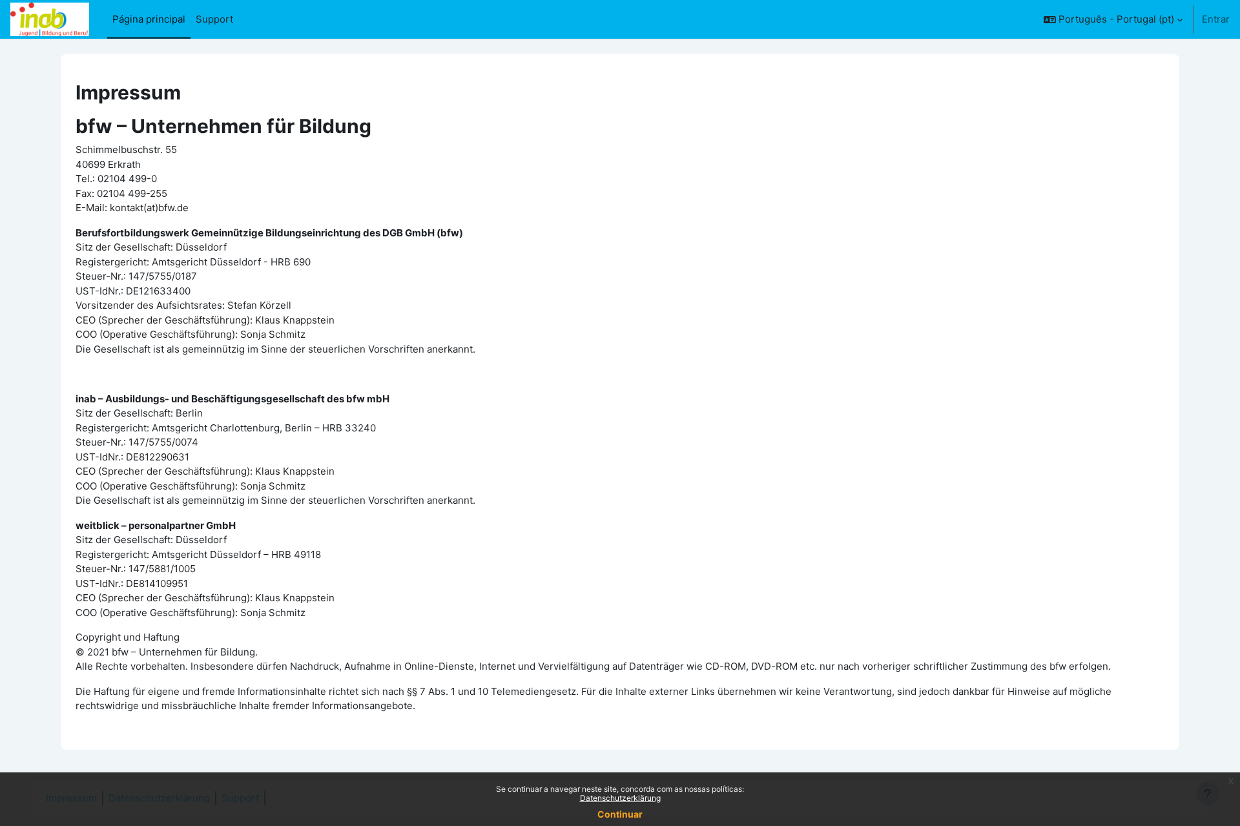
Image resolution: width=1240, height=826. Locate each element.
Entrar (1216, 19)
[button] (1113, 19)
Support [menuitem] (214, 19)
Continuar (620, 814)
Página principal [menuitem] (148, 19)
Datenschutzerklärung (620, 798)
